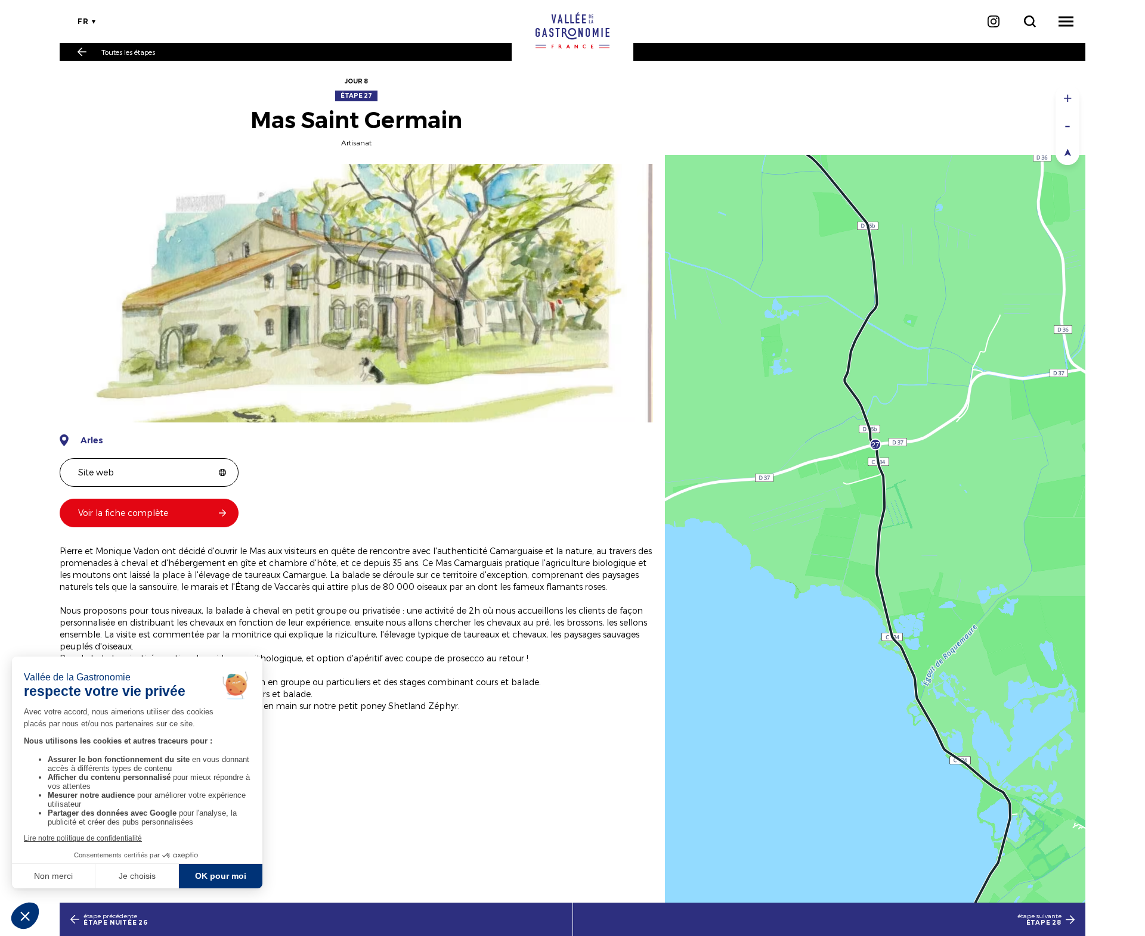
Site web (96, 472)
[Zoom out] (1067, 124)
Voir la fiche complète (123, 513)
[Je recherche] (1029, 21)
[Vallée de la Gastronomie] (572, 30)
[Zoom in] (1067, 98)
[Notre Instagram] (993, 21)
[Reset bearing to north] (1067, 151)
